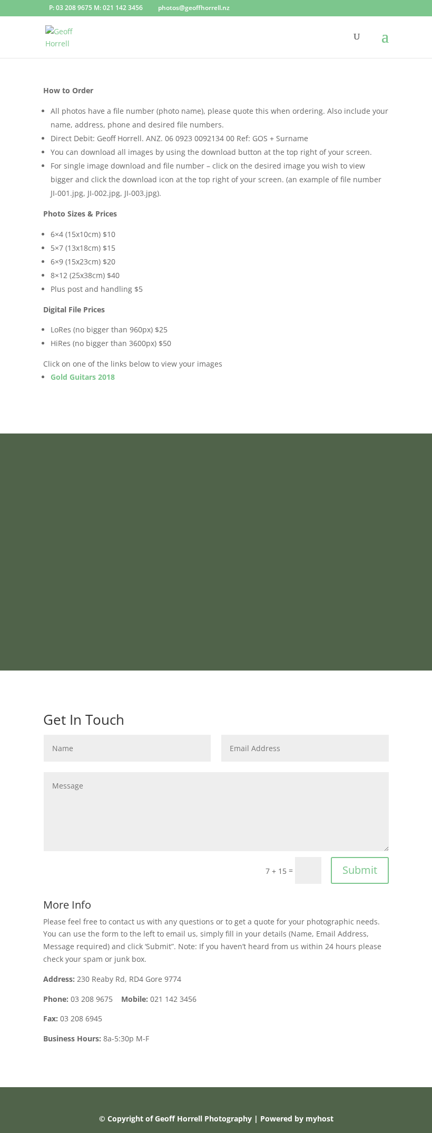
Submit (359, 870)
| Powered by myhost (293, 1119)
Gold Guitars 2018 (83, 377)
